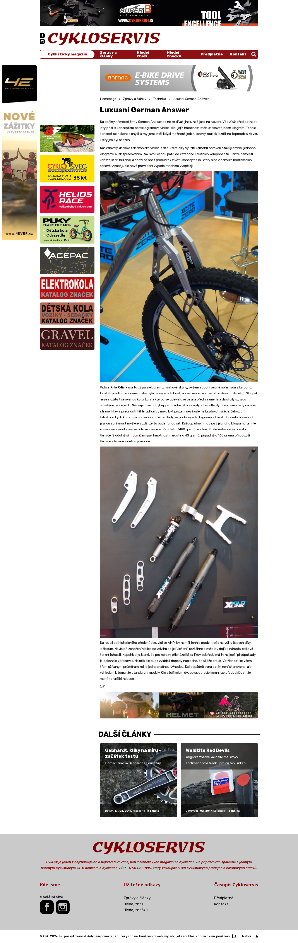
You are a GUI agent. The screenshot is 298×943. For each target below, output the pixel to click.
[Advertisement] (67, 92)
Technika (159, 99)
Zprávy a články (108, 54)
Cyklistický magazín (67, 54)
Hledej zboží (143, 54)
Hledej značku (174, 54)
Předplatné (212, 54)
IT (234, 936)
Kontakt (238, 54)
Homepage (108, 99)
